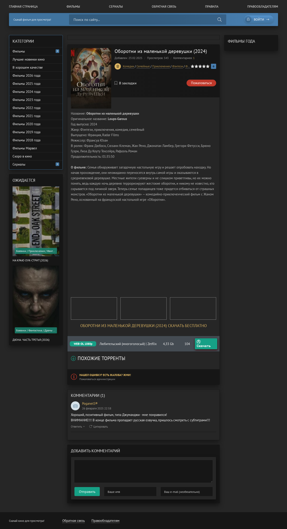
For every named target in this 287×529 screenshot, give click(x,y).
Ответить (76, 426)
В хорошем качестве (28, 67)
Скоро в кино (22, 156)
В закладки (128, 83)
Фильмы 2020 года (26, 124)
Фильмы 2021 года (26, 116)
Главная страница (23, 6)
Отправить (87, 491)
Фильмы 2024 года (26, 92)
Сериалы (116, 6)
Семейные (143, 66)
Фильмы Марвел (25, 148)
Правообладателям (262, 6)
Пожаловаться (201, 83)
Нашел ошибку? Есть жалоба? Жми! (105, 375)
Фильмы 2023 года (26, 100)
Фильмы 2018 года (26, 140)
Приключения (161, 66)
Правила (211, 6)
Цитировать (100, 426)
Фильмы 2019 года (26, 132)
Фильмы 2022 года (26, 108)
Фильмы (73, 6)
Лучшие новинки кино (29, 59)
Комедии (128, 66)
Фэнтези (177, 66)
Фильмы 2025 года (26, 83)
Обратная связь (164, 6)
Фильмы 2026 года (26, 75)
